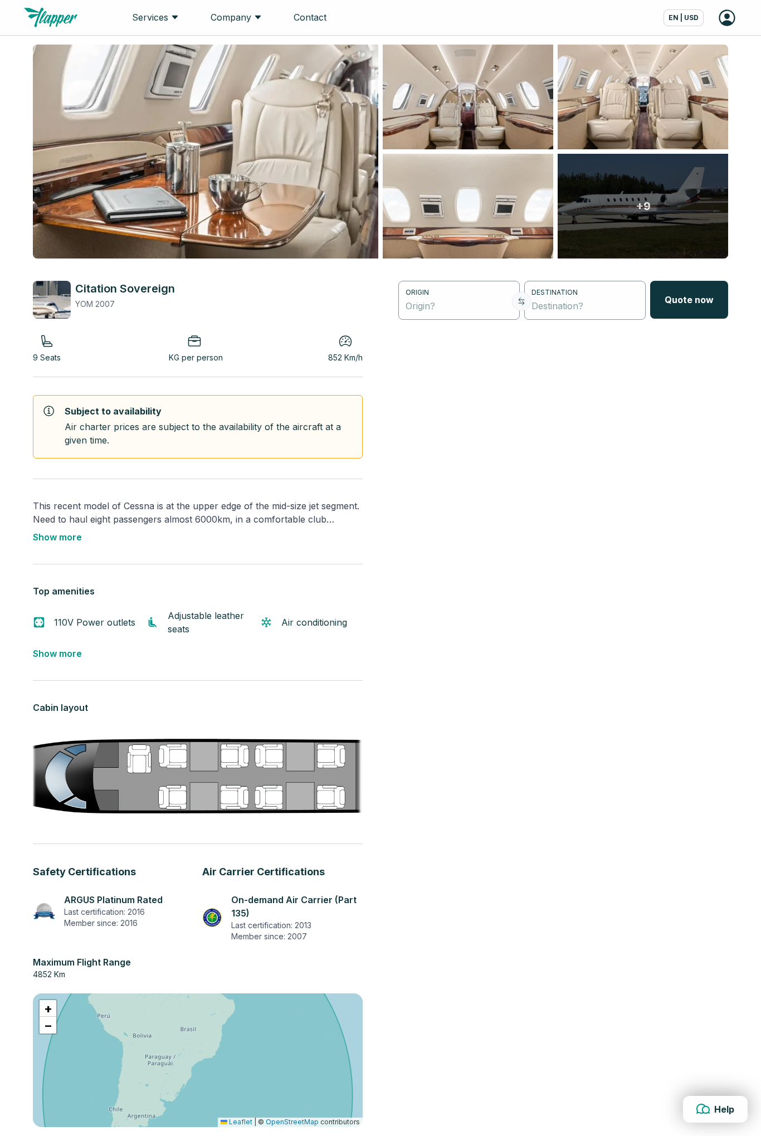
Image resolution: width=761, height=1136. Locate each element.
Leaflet (239, 1122)
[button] (48, 1008)
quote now (689, 299)
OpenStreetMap (292, 1122)
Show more (57, 537)
